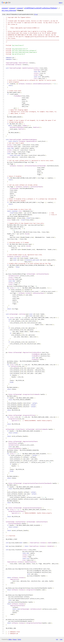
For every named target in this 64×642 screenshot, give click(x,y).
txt (57, 639)
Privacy (14, 639)
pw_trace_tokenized (9, 10)
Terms (19, 639)
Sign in (60, 2)
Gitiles (10, 639)
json (61, 639)
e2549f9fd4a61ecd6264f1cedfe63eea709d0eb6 (40, 8)
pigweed (5, 8)
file (35, 14)
